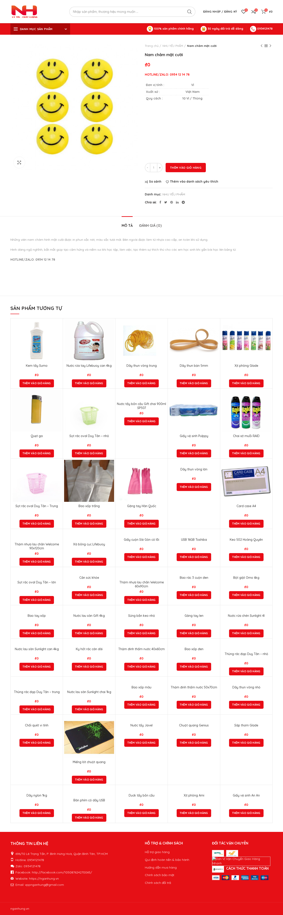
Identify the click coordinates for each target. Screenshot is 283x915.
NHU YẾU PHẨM (173, 46)
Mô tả (127, 225)
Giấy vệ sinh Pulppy (194, 436)
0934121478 (264, 28)
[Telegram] (183, 202)
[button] (36, 383)
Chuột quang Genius (194, 725)
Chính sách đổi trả (158, 883)
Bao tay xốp (37, 616)
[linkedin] (177, 202)
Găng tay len (194, 616)
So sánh (155, 181)
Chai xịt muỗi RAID (246, 436)
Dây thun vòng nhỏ (246, 687)
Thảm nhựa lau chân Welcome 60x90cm (141, 584)
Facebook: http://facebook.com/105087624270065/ (53, 872)
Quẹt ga (37, 436)
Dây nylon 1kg (37, 795)
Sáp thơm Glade (246, 725)
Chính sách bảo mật (159, 875)
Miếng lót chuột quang (89, 762)
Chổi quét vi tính (36, 725)
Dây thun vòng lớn (193, 469)
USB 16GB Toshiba (194, 540)
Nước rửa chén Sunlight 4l (246, 616)
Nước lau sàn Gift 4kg (89, 616)
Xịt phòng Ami (194, 795)
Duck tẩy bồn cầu (142, 795)
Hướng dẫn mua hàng (161, 867)
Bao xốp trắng (89, 506)
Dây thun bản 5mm (194, 366)
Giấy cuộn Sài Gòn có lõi (141, 540)
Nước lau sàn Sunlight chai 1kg (89, 692)
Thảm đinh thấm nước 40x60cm (141, 649)
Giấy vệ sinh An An (246, 795)
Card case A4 (246, 506)
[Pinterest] (171, 202)
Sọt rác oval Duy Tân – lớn (36, 582)
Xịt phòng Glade (246, 366)
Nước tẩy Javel (141, 725)
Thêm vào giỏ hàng (185, 167)
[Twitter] (166, 202)
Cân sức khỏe (89, 578)
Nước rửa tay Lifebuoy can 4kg (89, 366)
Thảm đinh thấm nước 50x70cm (194, 687)
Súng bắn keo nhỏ (141, 616)
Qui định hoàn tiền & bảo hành (167, 860)
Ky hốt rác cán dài (89, 649)
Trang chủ (152, 46)
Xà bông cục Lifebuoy (89, 544)
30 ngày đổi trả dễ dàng (225, 28)
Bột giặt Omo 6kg (246, 578)
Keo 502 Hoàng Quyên (246, 540)
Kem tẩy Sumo (37, 366)
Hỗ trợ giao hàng (157, 852)
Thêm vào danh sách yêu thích (194, 181)
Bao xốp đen (194, 649)
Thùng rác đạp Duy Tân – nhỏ (246, 654)
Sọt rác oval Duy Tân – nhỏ (89, 436)
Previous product (261, 46)
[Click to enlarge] (19, 162)
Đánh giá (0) (150, 225)
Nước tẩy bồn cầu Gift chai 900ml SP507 (141, 406)
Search (189, 12)
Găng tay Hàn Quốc (141, 506)
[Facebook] (160, 202)
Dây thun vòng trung (141, 366)
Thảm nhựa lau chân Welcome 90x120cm (37, 546)
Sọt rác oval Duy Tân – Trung (36, 506)
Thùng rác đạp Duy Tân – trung (37, 692)
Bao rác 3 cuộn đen (194, 578)
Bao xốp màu (141, 687)
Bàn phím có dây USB (89, 800)
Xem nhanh (58, 337)
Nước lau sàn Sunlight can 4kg (37, 649)
